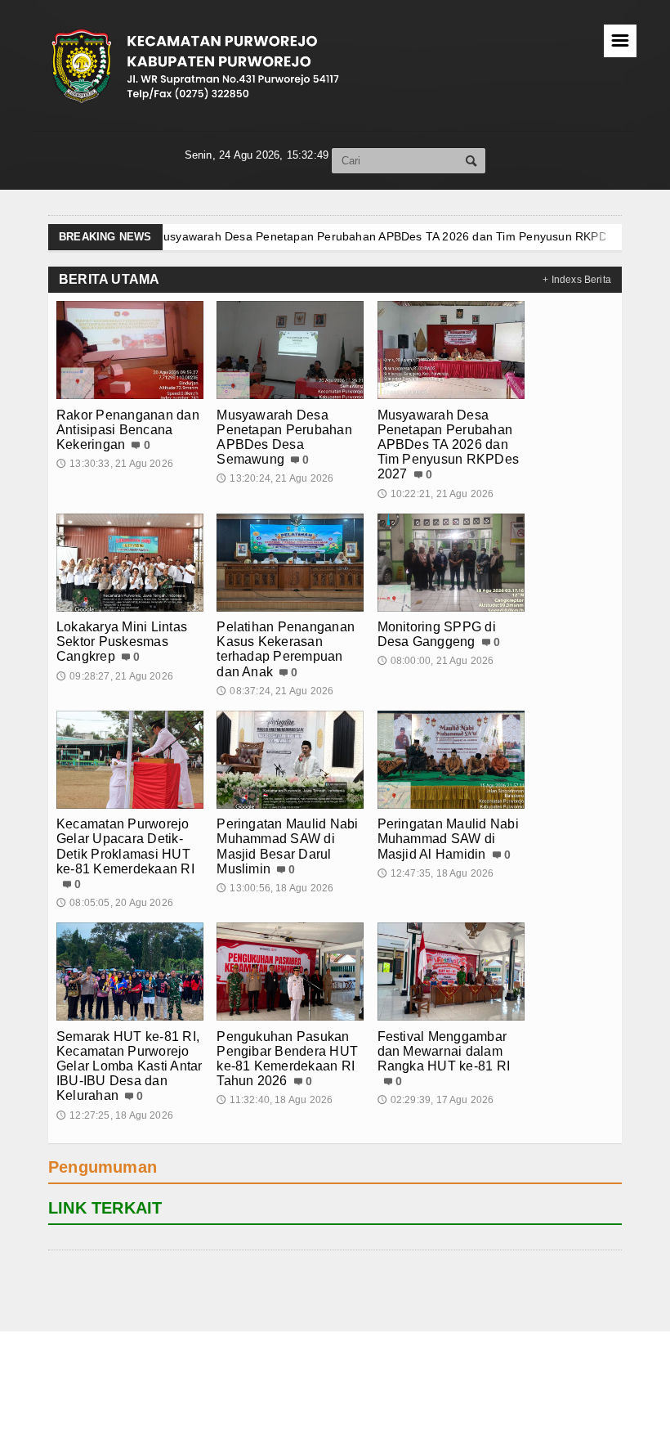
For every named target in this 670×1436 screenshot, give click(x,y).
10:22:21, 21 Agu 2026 (435, 494)
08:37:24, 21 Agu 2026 (275, 691)
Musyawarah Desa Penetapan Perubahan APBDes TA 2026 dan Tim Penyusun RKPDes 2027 (448, 445)
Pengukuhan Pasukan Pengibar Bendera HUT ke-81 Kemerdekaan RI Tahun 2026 (287, 1059)
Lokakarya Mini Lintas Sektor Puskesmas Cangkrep (456, 236)
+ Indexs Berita (577, 279)
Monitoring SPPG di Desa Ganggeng (436, 634)
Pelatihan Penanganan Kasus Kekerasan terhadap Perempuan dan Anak (286, 649)
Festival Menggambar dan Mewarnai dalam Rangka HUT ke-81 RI (444, 1051)
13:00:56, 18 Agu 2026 (275, 888)
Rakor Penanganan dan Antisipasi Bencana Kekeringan (127, 429)
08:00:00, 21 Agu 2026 (435, 660)
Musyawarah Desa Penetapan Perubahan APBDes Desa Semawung (284, 437)
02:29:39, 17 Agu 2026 (435, 1100)
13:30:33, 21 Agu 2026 (114, 463)
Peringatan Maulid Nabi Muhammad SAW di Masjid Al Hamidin (448, 838)
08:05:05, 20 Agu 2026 (114, 903)
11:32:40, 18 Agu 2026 (275, 1100)
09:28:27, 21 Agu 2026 (114, 676)
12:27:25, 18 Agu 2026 (114, 1115)
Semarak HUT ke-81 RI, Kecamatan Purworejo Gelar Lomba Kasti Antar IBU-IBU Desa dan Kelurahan (129, 1066)
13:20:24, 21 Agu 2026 (275, 478)
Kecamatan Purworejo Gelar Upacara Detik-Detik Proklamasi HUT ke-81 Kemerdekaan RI (125, 846)
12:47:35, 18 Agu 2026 (435, 873)
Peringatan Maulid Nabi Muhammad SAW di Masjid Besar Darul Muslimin (287, 846)
